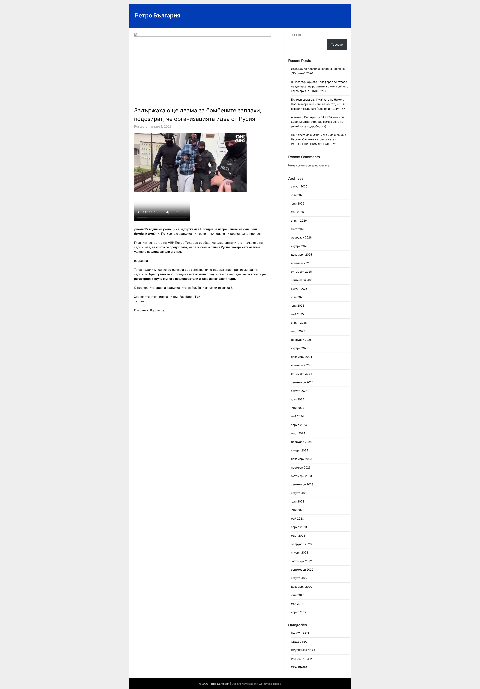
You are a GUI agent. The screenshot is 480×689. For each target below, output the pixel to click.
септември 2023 (302, 484)
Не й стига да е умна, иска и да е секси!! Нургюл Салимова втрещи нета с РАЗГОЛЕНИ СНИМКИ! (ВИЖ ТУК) (318, 139)
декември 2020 (301, 586)
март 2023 (298, 535)
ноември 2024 (301, 365)
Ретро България (157, 15)
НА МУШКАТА (300, 633)
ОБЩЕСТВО (299, 641)
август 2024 (299, 391)
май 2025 (297, 314)
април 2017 (298, 612)
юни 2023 (297, 510)
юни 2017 (297, 595)
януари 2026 (299, 246)
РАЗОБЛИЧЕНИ (301, 658)
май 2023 (297, 518)
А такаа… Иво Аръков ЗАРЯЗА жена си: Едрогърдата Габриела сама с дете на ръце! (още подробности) (318, 121)
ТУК (197, 297)
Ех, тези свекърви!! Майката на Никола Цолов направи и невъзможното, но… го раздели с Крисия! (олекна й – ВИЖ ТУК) (318, 104)
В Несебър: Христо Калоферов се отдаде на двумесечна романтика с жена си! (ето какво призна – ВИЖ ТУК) (319, 86)
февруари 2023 (301, 544)
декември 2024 (301, 357)
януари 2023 (299, 552)
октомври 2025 (301, 271)
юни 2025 (297, 305)
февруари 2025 (301, 339)
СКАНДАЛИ (299, 667)
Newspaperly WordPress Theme (261, 683)
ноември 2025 (300, 263)
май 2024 (297, 416)
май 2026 (297, 212)
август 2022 (299, 578)
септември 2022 (302, 569)
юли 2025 (297, 297)
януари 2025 (299, 348)
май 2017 (297, 604)
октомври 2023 (301, 476)
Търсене (295, 35)
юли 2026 (297, 195)
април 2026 (299, 220)
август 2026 (299, 186)
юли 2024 (297, 399)
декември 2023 (301, 459)
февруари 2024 (301, 442)
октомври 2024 (301, 373)
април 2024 (299, 425)
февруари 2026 (301, 237)
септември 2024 (302, 382)
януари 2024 (299, 450)
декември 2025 (301, 254)
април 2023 (299, 527)
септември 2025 (302, 280)
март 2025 (298, 331)
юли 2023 (297, 501)
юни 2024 (297, 408)
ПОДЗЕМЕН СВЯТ (303, 650)
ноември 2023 (301, 467)
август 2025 (299, 288)
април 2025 (299, 322)
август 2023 (299, 493)
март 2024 (298, 433)
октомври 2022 (301, 561)
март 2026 (298, 229)
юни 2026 (297, 203)
